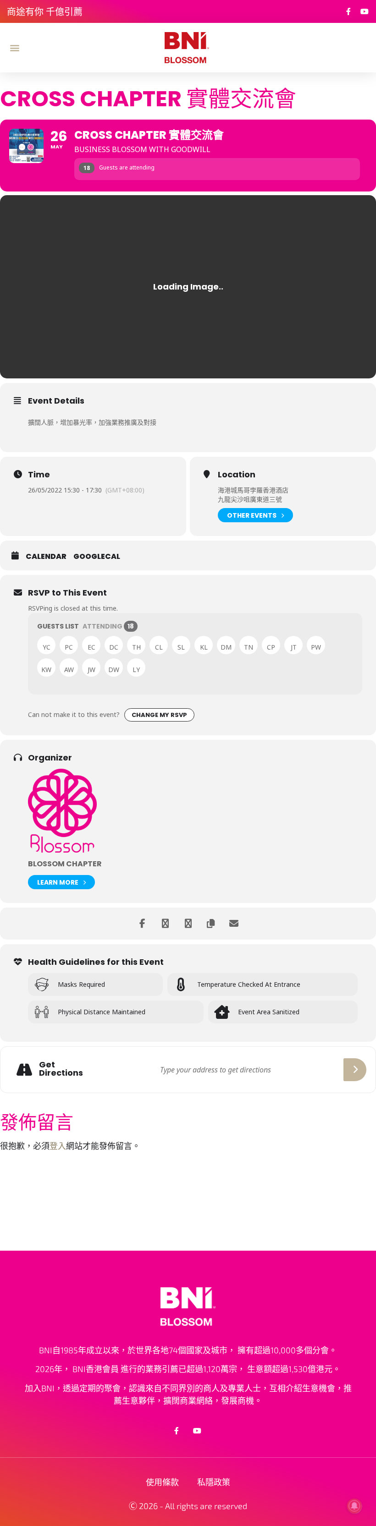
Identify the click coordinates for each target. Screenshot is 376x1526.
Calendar (46, 556)
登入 (58, 1146)
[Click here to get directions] (354, 1069)
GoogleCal (96, 556)
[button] (14, 47)
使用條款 (162, 1482)
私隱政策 (213, 1482)
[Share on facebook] (142, 923)
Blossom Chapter (65, 864)
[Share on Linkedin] (165, 923)
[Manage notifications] (354, 1506)
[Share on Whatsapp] (188, 923)
